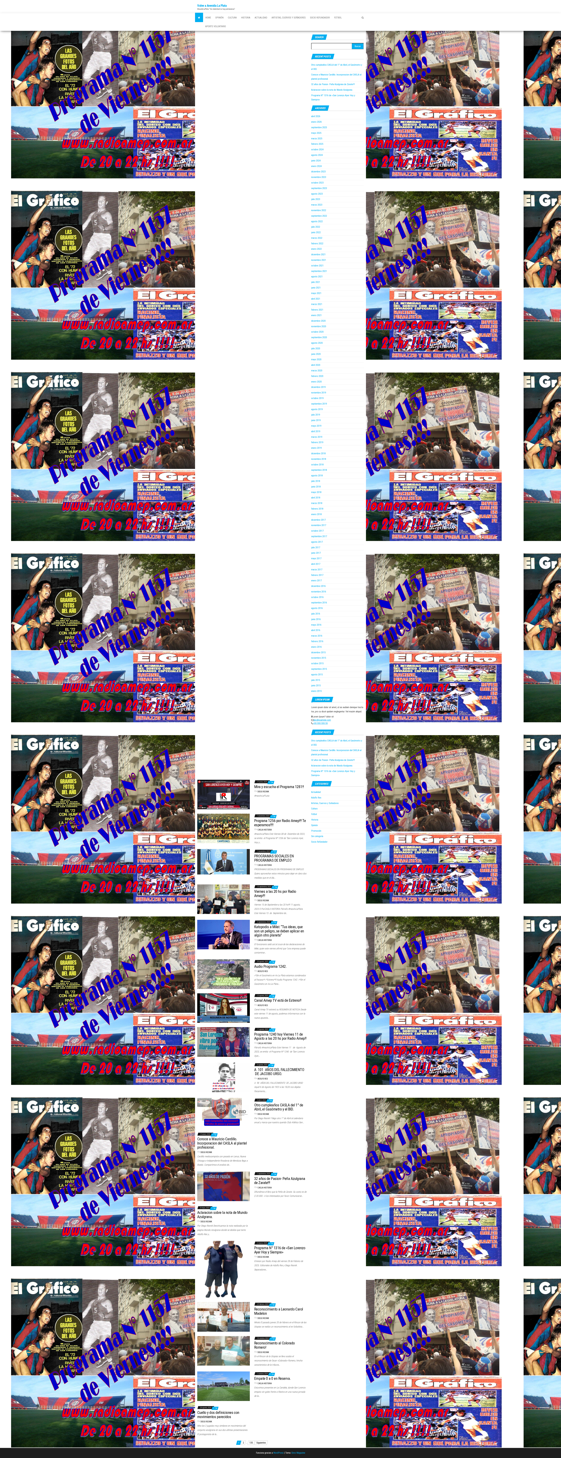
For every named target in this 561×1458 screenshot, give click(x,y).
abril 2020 (315, 365)
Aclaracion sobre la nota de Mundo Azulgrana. (332, 89)
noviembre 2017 (318, 525)
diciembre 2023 (318, 171)
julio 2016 (315, 613)
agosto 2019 (317, 409)
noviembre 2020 (318, 326)
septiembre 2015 (319, 669)
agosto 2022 (317, 221)
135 (251, 1442)
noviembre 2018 (318, 459)
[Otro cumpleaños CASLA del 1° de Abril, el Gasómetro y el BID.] (223, 1112)
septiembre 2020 (319, 337)
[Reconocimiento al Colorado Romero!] (223, 1350)
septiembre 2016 (319, 602)
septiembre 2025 (319, 127)
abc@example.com (322, 720)
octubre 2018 (317, 464)
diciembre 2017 (318, 519)
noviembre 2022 (318, 210)
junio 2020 (316, 354)
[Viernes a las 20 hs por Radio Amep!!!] (223, 899)
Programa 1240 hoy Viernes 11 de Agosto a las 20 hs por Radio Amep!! (280, 1036)
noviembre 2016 (318, 591)
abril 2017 (315, 564)
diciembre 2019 (318, 387)
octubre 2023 (317, 182)
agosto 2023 (317, 193)
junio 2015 (316, 685)
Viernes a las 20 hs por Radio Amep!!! (275, 893)
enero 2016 (316, 647)
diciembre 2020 (318, 320)
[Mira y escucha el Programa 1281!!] (223, 794)
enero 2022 (316, 249)
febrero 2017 (317, 575)
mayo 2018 (316, 492)
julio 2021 (315, 282)
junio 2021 (316, 287)
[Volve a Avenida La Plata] (199, 17)
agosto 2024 (317, 155)
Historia (245, 17)
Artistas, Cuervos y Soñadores (289, 17)
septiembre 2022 (319, 215)
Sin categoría (317, 836)
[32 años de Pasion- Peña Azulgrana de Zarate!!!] (223, 1186)
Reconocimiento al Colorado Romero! (274, 1345)
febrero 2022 (317, 243)
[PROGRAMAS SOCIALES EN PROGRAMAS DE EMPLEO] (223, 861)
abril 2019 (315, 431)
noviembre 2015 (318, 657)
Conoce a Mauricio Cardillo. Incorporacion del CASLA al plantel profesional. (222, 1143)
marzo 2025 (316, 138)
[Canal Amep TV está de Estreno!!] (223, 1008)
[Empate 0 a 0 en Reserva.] (223, 1386)
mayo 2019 (316, 425)
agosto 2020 (317, 343)
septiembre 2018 (319, 470)
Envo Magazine (298, 1452)
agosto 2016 (317, 608)
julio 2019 (315, 414)
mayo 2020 (316, 359)
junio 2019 (316, 420)
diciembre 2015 (318, 652)
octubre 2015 (317, 663)
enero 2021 (316, 315)
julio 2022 (315, 226)
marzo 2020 (316, 370)
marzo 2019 (316, 437)
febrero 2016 (317, 641)
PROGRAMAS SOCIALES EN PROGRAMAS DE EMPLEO (274, 858)
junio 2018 (316, 486)
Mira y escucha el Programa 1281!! (279, 787)
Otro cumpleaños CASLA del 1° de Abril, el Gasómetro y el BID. (278, 1107)
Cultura (232, 17)
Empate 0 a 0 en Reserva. (272, 1378)
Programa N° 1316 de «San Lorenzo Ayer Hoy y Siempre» (279, 1250)
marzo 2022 (316, 238)
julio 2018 (315, 481)
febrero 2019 (317, 442)
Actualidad (261, 17)
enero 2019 (316, 448)
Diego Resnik (263, 791)
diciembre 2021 (318, 254)
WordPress (278, 1452)
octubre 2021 (317, 265)
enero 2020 (316, 381)
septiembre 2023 (319, 188)
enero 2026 (316, 121)
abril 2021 (315, 298)
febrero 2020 (317, 376)
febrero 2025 (317, 144)
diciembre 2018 (318, 453)
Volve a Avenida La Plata (212, 5)
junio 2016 (316, 619)
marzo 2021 (316, 304)
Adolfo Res (263, 971)
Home (208, 17)
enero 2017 (316, 580)
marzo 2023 (316, 204)
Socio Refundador (320, 17)
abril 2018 (315, 497)
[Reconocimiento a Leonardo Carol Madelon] (223, 1316)
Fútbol (338, 17)
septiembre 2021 (319, 271)
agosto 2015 (317, 674)
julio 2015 (315, 680)
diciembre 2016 (318, 586)
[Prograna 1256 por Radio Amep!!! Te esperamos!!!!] (223, 828)
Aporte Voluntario (215, 26)
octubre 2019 (317, 398)
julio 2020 (315, 348)
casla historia (265, 830)
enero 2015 (316, 691)
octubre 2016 (317, 597)
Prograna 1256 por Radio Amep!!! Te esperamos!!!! (280, 822)
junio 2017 (316, 553)
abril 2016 (315, 630)
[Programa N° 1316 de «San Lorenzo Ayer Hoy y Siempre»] (223, 1269)
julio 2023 (315, 199)
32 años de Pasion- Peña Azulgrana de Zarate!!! (333, 84)
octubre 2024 (317, 149)
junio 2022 (316, 232)
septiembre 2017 (319, 536)
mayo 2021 (316, 293)
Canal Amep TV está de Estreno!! (277, 1000)
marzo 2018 (316, 503)
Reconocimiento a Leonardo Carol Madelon (278, 1311)
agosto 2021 (317, 276)
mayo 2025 (316, 133)
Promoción (316, 830)
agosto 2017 (317, 542)
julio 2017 (315, 547)
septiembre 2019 (319, 403)
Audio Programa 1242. (270, 966)
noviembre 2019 (318, 392)
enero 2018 (316, 514)
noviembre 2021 (318, 260)
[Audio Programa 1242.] (223, 974)
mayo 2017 (316, 558)
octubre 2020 (317, 331)
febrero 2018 (317, 508)
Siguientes (261, 1442)
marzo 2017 (316, 569)
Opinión (219, 17)
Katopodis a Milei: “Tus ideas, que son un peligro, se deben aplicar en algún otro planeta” (279, 931)
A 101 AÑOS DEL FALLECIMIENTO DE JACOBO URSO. (279, 1071)
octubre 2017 (317, 530)
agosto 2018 (317, 475)
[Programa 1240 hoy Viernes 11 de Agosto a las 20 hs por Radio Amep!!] (223, 1041)
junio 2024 (316, 160)
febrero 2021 (317, 309)
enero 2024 (316, 166)
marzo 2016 (316, 635)
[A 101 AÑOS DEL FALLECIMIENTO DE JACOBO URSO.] (223, 1077)
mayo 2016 (316, 624)
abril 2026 (315, 116)
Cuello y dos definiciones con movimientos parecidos (218, 1414)
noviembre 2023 (318, 177)
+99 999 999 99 (320, 723)
